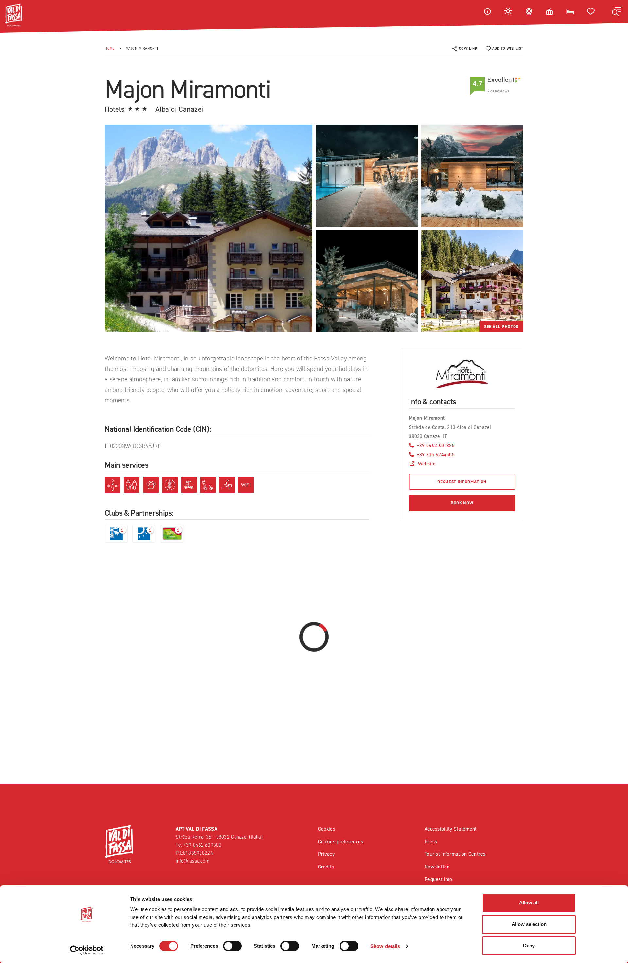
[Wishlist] (591, 11)
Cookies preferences (340, 841)
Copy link (468, 48)
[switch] (232, 946)
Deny (529, 945)
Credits (326, 866)
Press (431, 841)
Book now (462, 503)
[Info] (487, 11)
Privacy (326, 853)
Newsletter (437, 866)
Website (427, 463)
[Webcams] (528, 11)
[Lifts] (549, 11)
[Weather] (508, 11)
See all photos (501, 326)
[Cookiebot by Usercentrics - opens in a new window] (86, 950)
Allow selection (529, 924)
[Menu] (616, 11)
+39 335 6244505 (436, 454)
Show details (385, 946)
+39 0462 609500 (202, 844)
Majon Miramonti (142, 48)
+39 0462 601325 (436, 445)
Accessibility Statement (451, 828)
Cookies (326, 828)
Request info (438, 879)
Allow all (529, 902)
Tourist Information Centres (455, 853)
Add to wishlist (507, 48)
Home (109, 48)
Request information (461, 481)
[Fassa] (13, 15)
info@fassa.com (192, 860)
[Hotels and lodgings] (570, 11)
